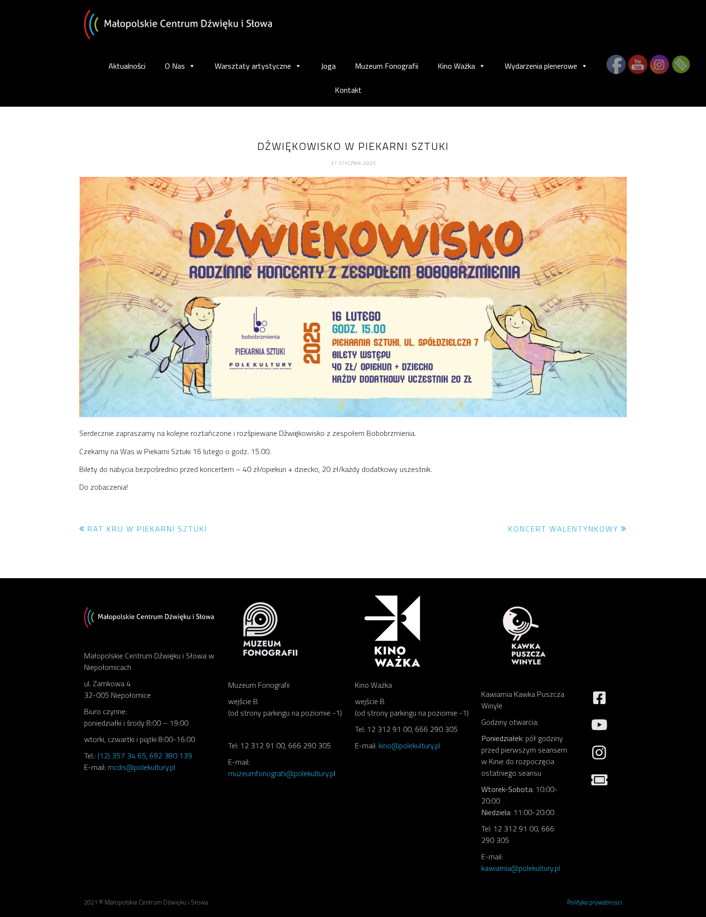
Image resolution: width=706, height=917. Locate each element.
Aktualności (127, 66)
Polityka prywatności (594, 902)
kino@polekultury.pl (409, 745)
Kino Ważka (456, 66)
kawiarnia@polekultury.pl (520, 868)
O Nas (175, 66)
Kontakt (348, 90)
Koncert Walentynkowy (563, 528)
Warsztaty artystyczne (253, 66)
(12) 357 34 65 (121, 755)
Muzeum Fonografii (386, 66)
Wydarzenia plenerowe (541, 66)
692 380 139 (170, 755)
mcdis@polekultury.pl (141, 767)
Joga (328, 66)
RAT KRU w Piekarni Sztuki (147, 528)
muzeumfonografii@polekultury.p (281, 773)
